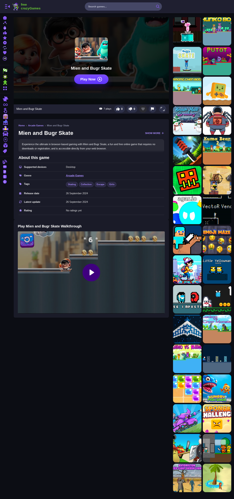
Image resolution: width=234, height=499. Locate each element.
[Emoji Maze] (217, 240)
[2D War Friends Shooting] (217, 180)
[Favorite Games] (5, 52)
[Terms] (5, 171)
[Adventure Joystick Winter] (217, 91)
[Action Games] (5, 77)
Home (22, 125)
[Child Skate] (187, 31)
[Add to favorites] (143, 109)
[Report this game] (152, 109)
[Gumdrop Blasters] (187, 388)
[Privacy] (5, 181)
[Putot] (217, 61)
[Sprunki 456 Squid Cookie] (217, 448)
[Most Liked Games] (5, 32)
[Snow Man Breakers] (187, 120)
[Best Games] (5, 27)
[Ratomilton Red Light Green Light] (187, 478)
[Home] (5, 17)
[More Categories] (5, 87)
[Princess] (5, 116)
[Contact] (5, 166)
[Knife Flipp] (187, 150)
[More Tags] (5, 150)
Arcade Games (36, 125)
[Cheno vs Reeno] (187, 359)
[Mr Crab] (217, 299)
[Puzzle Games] (5, 82)
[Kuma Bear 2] (217, 150)
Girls (111, 184)
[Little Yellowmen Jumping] (217, 269)
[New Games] (5, 22)
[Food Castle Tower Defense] (187, 448)
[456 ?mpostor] (187, 299)
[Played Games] (5, 42)
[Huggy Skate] (187, 61)
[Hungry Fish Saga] (217, 388)
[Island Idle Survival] (217, 478)
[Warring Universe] (187, 329)
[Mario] (5, 128)
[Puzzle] (5, 99)
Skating (72, 184)
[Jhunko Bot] (217, 31)
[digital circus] (5, 122)
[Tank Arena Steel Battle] (187, 418)
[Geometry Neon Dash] (187, 180)
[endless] (5, 105)
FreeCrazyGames (26, 6)
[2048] (5, 145)
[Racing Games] (5, 71)
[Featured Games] (5, 37)
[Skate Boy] (187, 269)
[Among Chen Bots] (187, 91)
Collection (86, 184)
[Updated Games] (5, 47)
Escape (100, 184)
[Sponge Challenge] (217, 418)
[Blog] (5, 161)
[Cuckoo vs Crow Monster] (217, 329)
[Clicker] (5, 110)
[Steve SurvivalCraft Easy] (187, 240)
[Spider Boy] (217, 120)
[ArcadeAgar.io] (187, 210)
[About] (5, 176)
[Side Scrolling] (5, 140)
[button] (162, 109)
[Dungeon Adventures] (217, 359)
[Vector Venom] (217, 210)
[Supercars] (5, 134)
